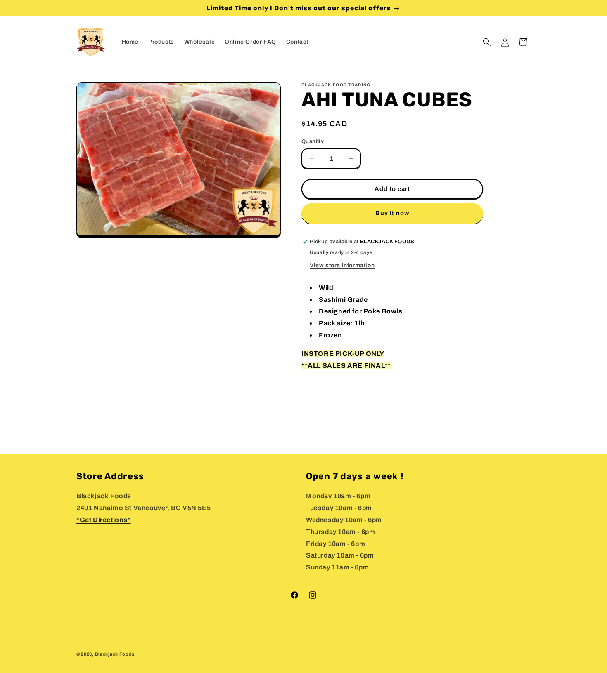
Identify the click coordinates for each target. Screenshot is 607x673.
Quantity (312, 141)
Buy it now (392, 213)
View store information (342, 265)
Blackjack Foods (115, 654)
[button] (487, 42)
